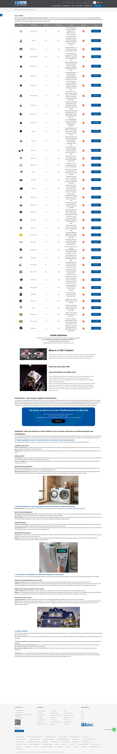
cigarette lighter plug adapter (48, 739)
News (76, 2)
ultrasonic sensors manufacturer (33, 741)
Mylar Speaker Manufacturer (50, 736)
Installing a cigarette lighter (34, 744)
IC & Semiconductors (67, 721)
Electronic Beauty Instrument (56, 721)
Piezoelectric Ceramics (20, 736)
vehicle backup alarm (55, 741)
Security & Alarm (66, 5)
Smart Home (53, 724)
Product (82, 713)
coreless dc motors (19, 749)
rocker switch (73, 19)
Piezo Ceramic (79, 5)
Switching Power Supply (47, 744)
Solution (67, 2)
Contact (80, 2)
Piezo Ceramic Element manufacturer (35, 736)
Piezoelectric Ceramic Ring (21, 744)
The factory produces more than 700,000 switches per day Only (58, 410)
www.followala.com (51, 752)
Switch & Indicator (27, 9)
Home (64, 2)
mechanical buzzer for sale (95, 746)
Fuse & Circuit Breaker (68, 713)
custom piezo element (95, 744)
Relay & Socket (53, 717)
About (72, 2)
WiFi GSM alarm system (86, 741)
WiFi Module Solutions (74, 736)
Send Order (96, 40)
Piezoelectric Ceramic (76, 739)
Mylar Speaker (45, 741)
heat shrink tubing (59, 746)
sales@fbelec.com (21, 710)
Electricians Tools (40, 721)
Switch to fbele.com (19, 730)
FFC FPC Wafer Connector (21, 739)
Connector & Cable (88, 5)
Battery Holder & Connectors (56, 715)
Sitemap (58, 752)
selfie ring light (18, 746)
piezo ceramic (64, 744)
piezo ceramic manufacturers (89, 739)
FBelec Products (20, 9)
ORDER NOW (58, 421)
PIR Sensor (76, 746)
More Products (98, 5)
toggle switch (84, 746)
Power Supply (39, 717)
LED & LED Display (41, 719)
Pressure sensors (75, 741)
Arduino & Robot (67, 724)
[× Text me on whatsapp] (114, 729)
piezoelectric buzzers (20, 741)
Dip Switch (35, 746)
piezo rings (72, 744)
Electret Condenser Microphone (47, 746)
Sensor (73, 5)
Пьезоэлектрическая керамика (63, 739)
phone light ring (27, 746)
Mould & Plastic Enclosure (42, 724)
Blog (63, 752)
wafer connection (85, 736)
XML (61, 752)
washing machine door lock (34, 739)
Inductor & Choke (67, 719)
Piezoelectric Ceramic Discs (82, 744)
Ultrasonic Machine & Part (68, 717)
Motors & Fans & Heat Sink (68, 715)
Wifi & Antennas (53, 719)
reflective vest (68, 746)
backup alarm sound (63, 736)
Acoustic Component (56, 5)
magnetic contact (65, 741)
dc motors (57, 744)
